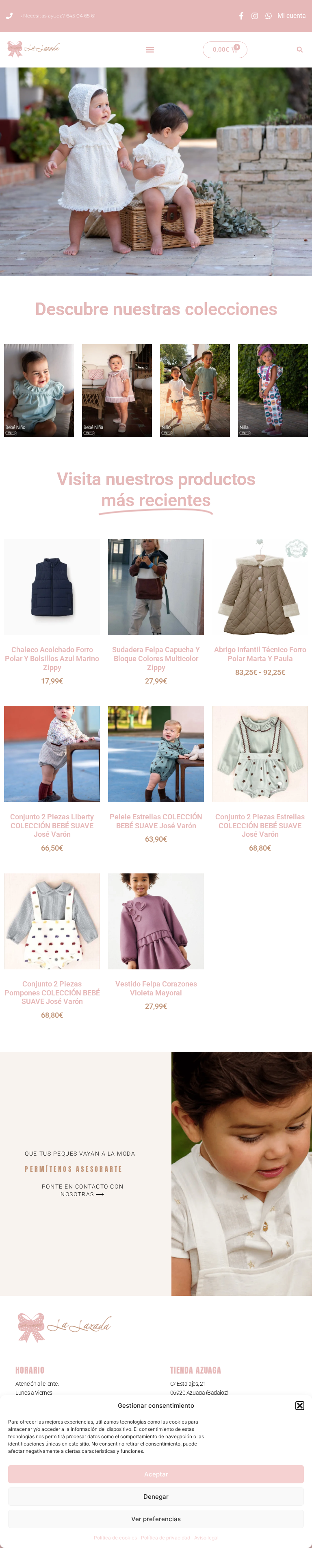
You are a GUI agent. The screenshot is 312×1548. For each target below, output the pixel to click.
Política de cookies (115, 1538)
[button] (300, 1406)
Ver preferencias (156, 1519)
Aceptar (156, 1474)
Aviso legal (206, 1538)
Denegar (156, 1496)
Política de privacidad (165, 1538)
